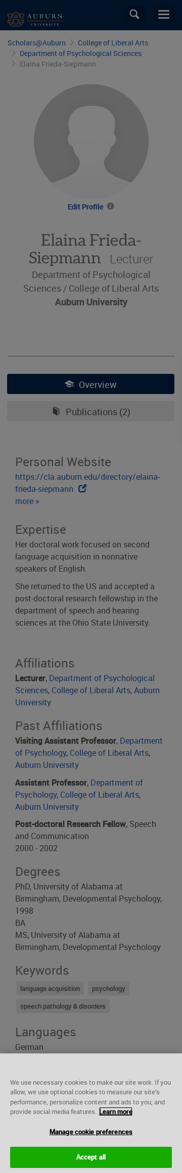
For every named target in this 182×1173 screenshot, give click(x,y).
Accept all (91, 1156)
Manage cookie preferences (91, 1131)
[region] (91, 1113)
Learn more (115, 1111)
